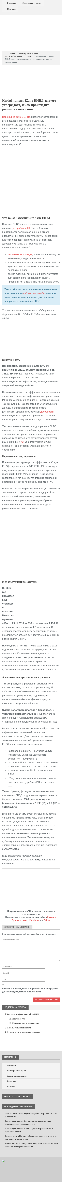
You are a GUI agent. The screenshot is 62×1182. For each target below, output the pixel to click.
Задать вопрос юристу (32, 3)
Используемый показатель (18, 1028)
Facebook (34, 920)
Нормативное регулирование (24, 1023)
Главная (11, 53)
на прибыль (19, 228)
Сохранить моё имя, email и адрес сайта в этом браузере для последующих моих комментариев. (30, 990)
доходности (47, 411)
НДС (29, 228)
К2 (22, 442)
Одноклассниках (20, 920)
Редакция (11, 3)
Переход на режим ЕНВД (16, 117)
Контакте (51, 917)
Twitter (47, 920)
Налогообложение (13, 56)
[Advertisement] (31, 181)
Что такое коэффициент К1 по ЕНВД (22, 1014)
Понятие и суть (17, 1019)
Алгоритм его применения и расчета (22, 1032)
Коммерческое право (29, 53)
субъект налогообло (34, 293)
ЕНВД (29, 56)
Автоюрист (12, 1065)
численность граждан (20, 254)
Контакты (11, 9)
